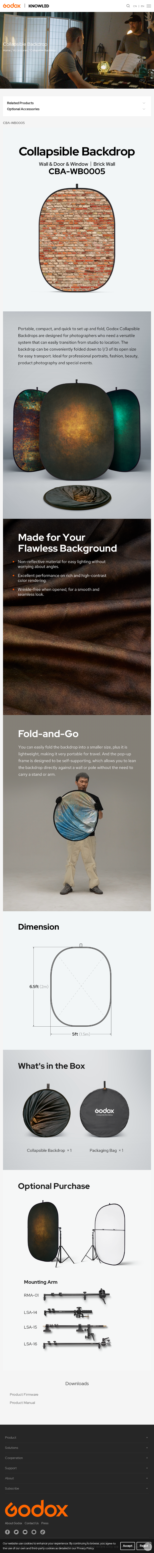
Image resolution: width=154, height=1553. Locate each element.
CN (135, 6)
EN (142, 6)
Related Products (20, 103)
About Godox (13, 1523)
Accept (127, 1546)
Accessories (20, 50)
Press (45, 1523)
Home (7, 50)
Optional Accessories (23, 109)
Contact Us (32, 1523)
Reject (144, 1546)
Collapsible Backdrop (43, 50)
